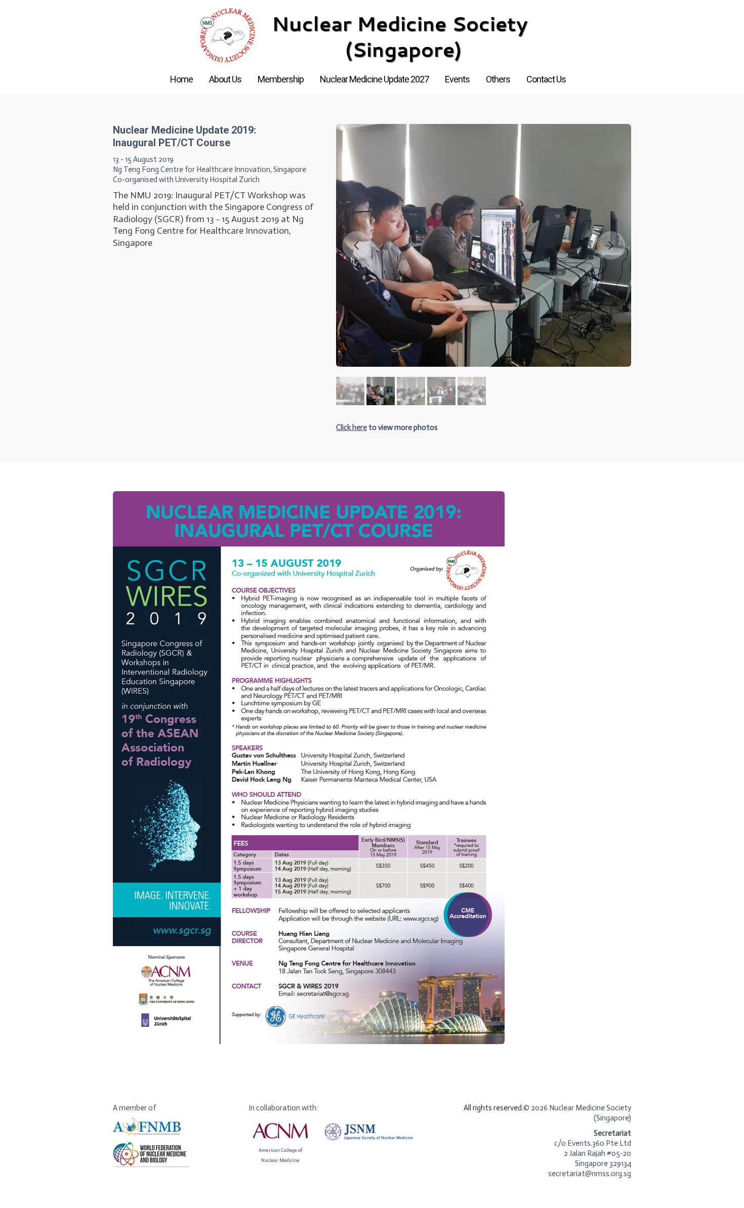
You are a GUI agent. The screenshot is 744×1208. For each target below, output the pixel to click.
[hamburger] (68, 16)
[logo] (372, 36)
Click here (351, 427)
